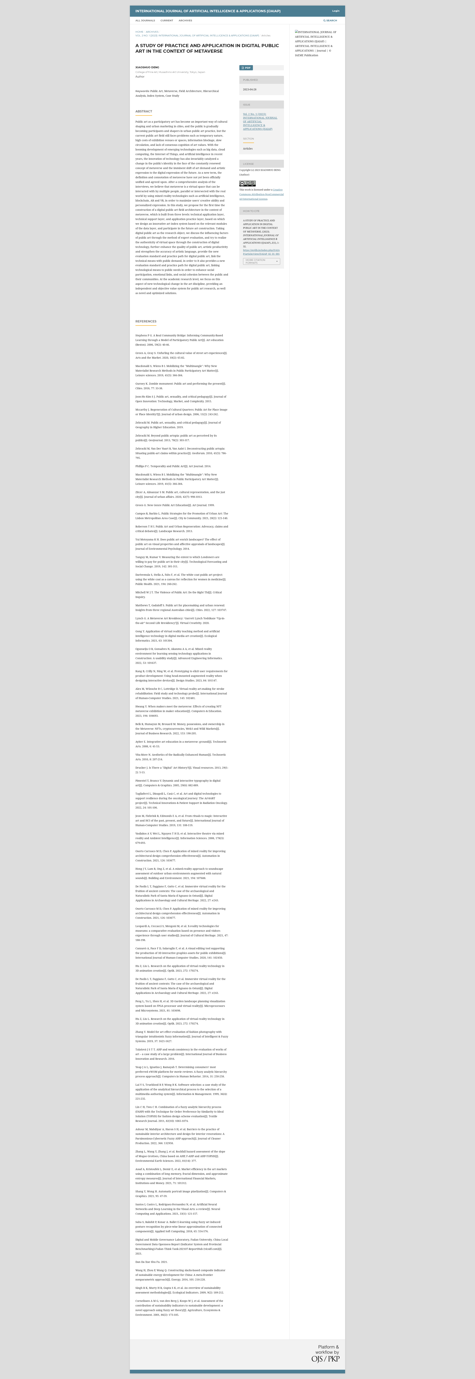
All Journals (145, 20)
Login (336, 10)
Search (331, 20)
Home (139, 31)
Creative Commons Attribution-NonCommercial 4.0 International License (261, 194)
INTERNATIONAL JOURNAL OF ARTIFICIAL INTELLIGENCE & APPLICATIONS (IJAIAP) (208, 11)
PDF (247, 67)
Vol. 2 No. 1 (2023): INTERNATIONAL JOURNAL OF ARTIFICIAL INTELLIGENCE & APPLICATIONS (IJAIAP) (197, 35)
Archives (185, 20)
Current (166, 20)
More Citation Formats (255, 261)
